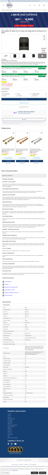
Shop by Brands (11, 426)
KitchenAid (7, 88)
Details (44, 66)
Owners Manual (8, 281)
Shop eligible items (41, 68)
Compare (9, 163)
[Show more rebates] (46, 71)
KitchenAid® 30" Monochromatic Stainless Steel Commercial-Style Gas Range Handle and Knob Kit (36, 150)
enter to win (30, 25)
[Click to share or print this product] (44, 36)
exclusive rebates (23, 25)
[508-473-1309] (39, 5)
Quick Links (10, 434)
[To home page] (9, 5)
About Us (10, 431)
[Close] (46, 468)
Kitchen (2, 28)
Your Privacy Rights (5, 472)
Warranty (7, 284)
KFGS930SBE (6, 89)
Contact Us (10, 433)
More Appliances (11, 418)
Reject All (34, 472)
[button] (3, 5)
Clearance (10, 423)
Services (9, 428)
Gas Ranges (15, 28)
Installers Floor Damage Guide (11, 287)
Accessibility (26, 464)
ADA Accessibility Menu (32, 464)
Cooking (6, 28)
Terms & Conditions (15, 464)
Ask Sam (24, 119)
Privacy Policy (21, 464)
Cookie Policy (15, 470)
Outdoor (9, 417)
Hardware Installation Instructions (12, 292)
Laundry (9, 414)
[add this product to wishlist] (44, 39)
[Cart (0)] (44, 5)
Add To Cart (24, 99)
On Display (10, 420)
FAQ (9, 436)
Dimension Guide (8, 295)
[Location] (34, 5)
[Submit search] (45, 10)
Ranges (10, 28)
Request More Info (24, 106)
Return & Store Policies (13, 437)
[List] (30, 5)
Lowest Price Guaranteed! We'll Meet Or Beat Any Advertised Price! (24, 1)
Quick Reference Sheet (10, 289)
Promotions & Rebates (12, 425)
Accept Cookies (43, 472)
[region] (24, 471)
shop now (17, 25)
